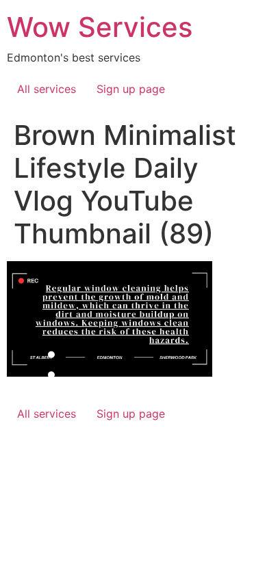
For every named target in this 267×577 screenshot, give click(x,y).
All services (46, 89)
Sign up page (131, 89)
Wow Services (99, 27)
